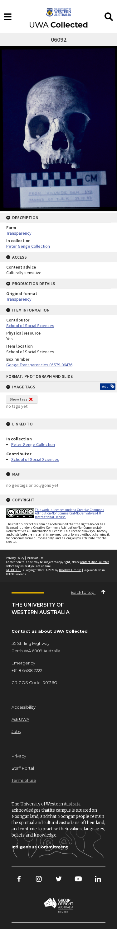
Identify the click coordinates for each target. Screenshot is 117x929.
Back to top (83, 592)
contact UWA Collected (94, 562)
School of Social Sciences (35, 459)
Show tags (18, 399)
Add (105, 386)
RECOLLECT (13, 570)
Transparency (19, 233)
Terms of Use (35, 558)
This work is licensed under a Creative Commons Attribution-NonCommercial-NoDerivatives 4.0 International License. (69, 513)
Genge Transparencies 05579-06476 (39, 365)
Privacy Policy (15, 558)
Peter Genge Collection (33, 444)
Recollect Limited (70, 570)
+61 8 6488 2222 (27, 670)
